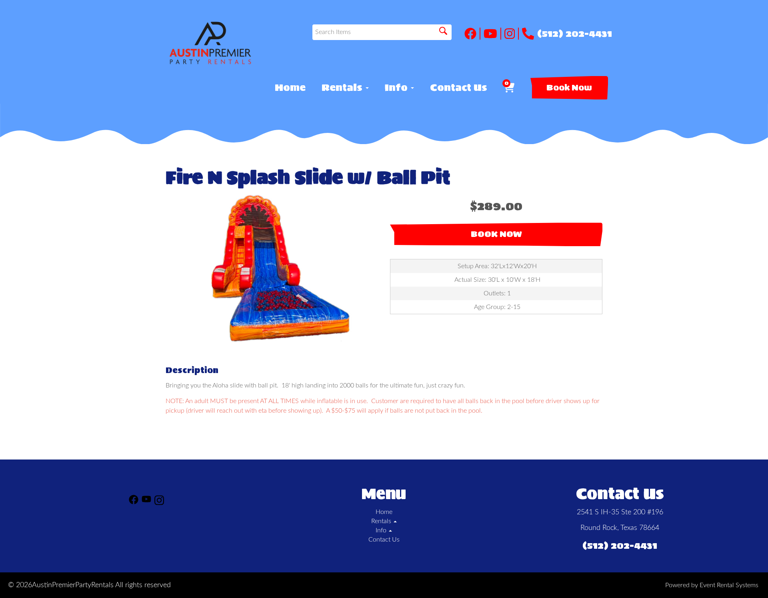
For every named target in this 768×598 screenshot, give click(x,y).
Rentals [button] (343, 87)
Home (290, 87)
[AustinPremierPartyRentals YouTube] (492, 34)
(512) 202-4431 (574, 33)
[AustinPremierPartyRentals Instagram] (511, 34)
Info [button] (397, 87)
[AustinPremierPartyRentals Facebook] (472, 34)
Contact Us (458, 87)
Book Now (569, 87)
